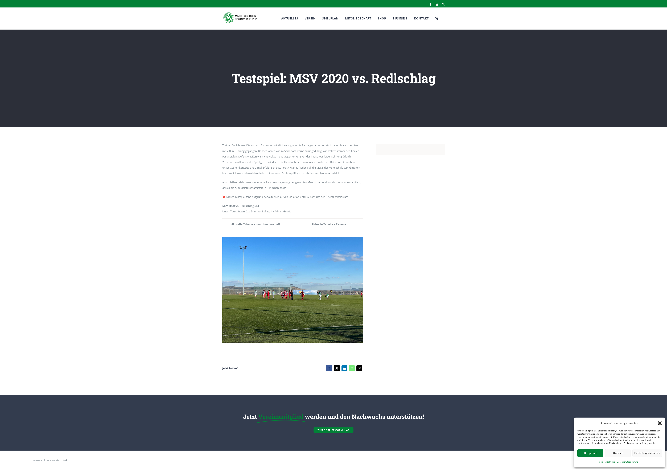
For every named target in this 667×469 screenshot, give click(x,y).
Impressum (36, 459)
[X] (337, 368)
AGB (65, 459)
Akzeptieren (590, 453)
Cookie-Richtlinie (607, 461)
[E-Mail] (359, 368)
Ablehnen (617, 453)
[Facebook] (329, 368)
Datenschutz (53, 459)
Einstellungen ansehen (647, 453)
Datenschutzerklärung (627, 461)
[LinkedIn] (344, 368)
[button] (660, 423)
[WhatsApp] (352, 368)
